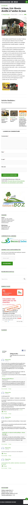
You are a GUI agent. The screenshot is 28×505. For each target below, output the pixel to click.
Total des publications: (6, 495)
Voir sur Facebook (4, 388)
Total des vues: (5, 491)
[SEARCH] (24, 279)
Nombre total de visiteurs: (7, 493)
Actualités (4, 5)
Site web (3, 166)
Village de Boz (8, 359)
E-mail (3, 159)
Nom (2, 152)
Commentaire (5, 136)
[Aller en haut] (26, 499)
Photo (5, 411)
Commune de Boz (9, 2)
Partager (9, 388)
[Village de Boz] (5, 351)
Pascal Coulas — (7, 14)
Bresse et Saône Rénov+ (8, 378)
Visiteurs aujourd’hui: (6, 490)
